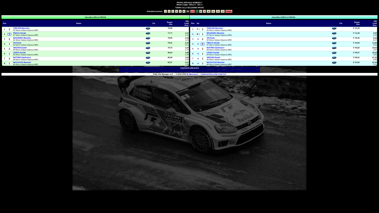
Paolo (17, 43)
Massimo (21, 28)
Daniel (20, 48)
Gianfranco (22, 58)
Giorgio (19, 33)
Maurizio (22, 38)
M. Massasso (192, 74)
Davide (19, 53)
